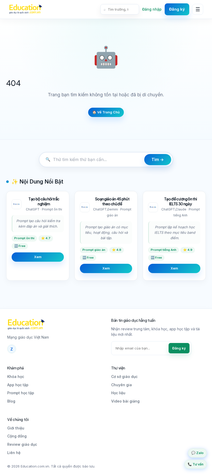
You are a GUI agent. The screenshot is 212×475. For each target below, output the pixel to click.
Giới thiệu (15, 428)
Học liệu (118, 393)
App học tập (17, 385)
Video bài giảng (125, 401)
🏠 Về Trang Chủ (106, 112)
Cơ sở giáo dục (124, 376)
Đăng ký (177, 9)
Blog (11, 401)
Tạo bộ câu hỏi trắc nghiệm (43, 201)
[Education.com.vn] (25, 9)
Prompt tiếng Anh (163, 250)
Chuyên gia (121, 385)
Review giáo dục (22, 444)
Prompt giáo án (93, 250)
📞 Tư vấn (195, 464)
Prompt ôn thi (24, 238)
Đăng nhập (152, 9)
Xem (37, 257)
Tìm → (158, 159)
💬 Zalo (197, 453)
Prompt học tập (20, 393)
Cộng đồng (17, 436)
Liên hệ (13, 452)
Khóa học (15, 376)
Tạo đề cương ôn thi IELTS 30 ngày (180, 201)
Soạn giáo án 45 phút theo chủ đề (112, 201)
